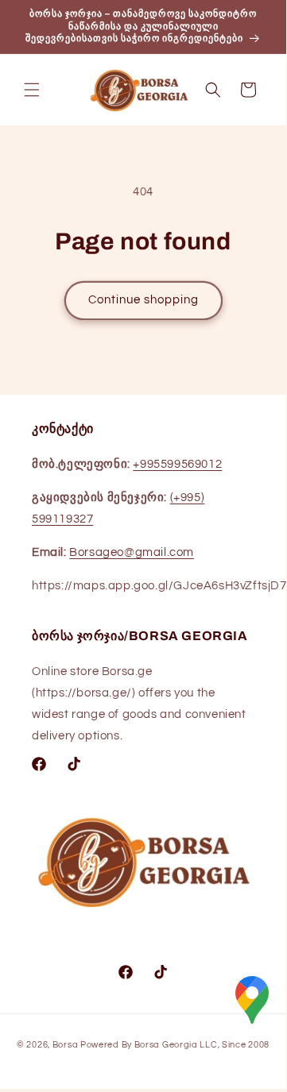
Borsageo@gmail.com (131, 552)
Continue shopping (143, 300)
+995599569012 (177, 464)
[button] (31, 89)
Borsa (65, 1044)
